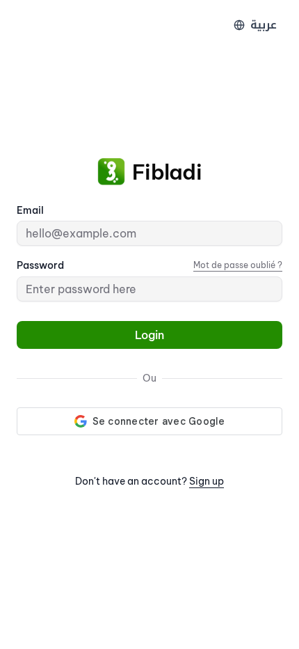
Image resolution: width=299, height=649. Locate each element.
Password (40, 265)
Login (149, 335)
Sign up (206, 481)
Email (30, 210)
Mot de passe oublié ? (237, 265)
